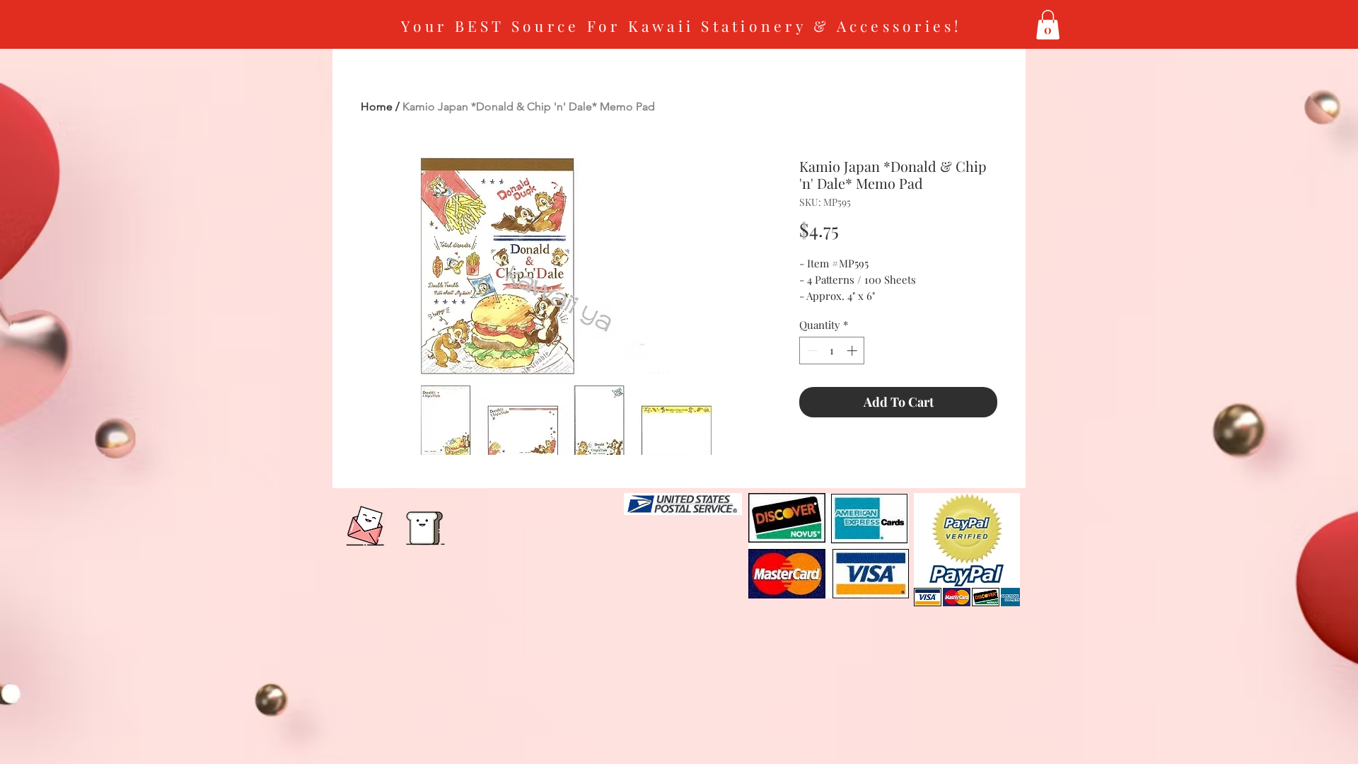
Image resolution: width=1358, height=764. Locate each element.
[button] (1047, 25)
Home (377, 106)
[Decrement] (810, 350)
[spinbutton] (832, 350)
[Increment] (853, 350)
